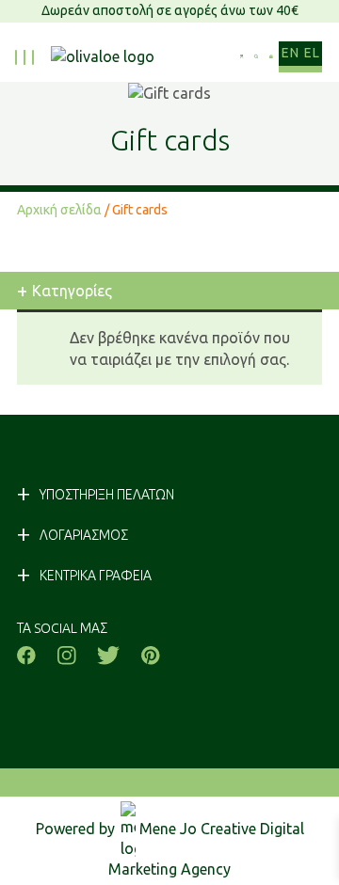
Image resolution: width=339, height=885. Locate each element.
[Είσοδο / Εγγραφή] (241, 56)
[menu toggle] (24, 57)
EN (290, 52)
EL (311, 52)
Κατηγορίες (64, 290)
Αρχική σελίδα (59, 209)
